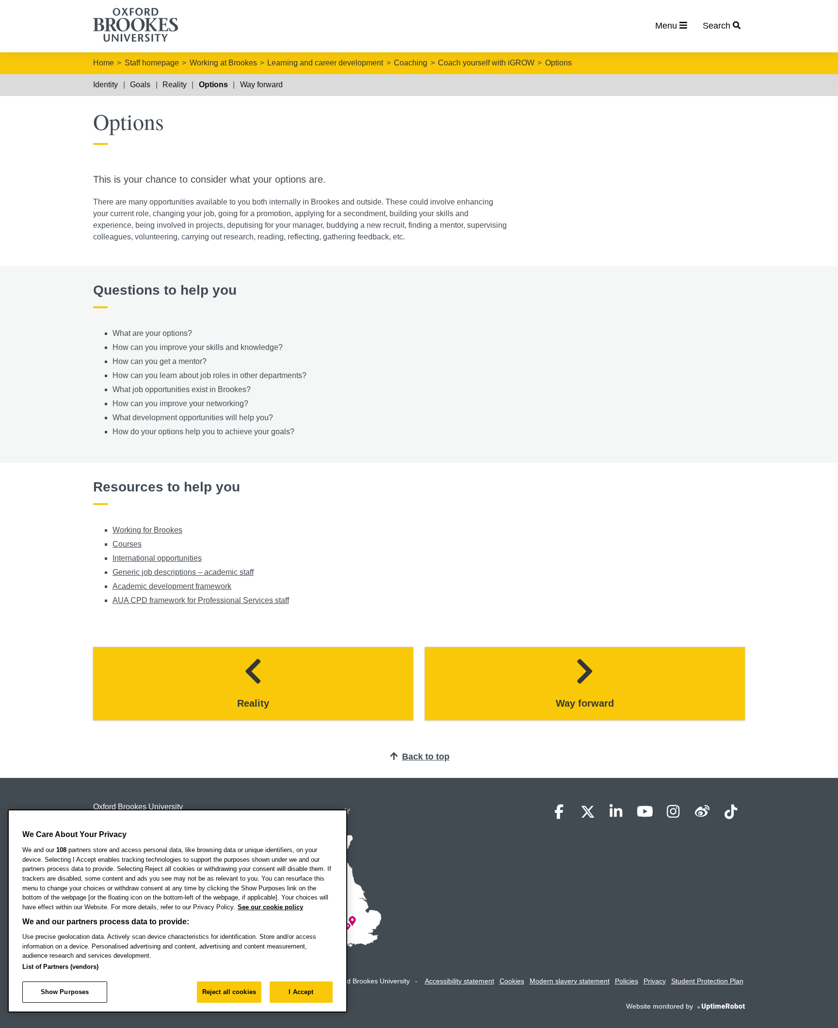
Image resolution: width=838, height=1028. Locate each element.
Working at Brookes (223, 63)
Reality (174, 84)
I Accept (301, 992)
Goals (140, 84)
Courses (127, 544)
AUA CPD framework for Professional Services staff (201, 600)
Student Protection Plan (707, 981)
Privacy (655, 981)
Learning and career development (325, 63)
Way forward (261, 84)
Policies (626, 981)
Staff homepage (152, 63)
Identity (105, 84)
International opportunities (157, 558)
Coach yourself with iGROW (486, 63)
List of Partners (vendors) (60, 966)
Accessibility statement (459, 981)
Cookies (512, 981)
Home (103, 63)
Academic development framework (172, 586)
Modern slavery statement (570, 981)
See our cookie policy (270, 907)
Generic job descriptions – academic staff (183, 572)
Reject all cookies (229, 992)
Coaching (410, 63)
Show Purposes (65, 992)
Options (558, 63)
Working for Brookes (147, 530)
